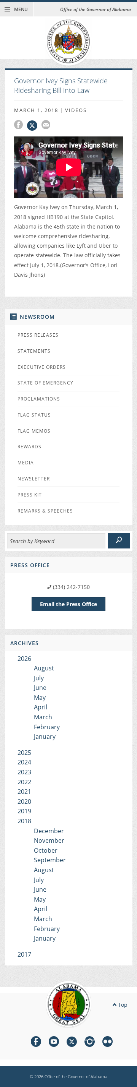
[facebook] (36, 1043)
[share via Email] (46, 126)
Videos (76, 110)
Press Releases (38, 335)
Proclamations (39, 399)
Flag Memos (34, 431)
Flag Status (34, 415)
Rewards (29, 446)
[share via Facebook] (20, 126)
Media (26, 462)
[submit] (119, 540)
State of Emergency (45, 383)
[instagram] (89, 1043)
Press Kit (30, 495)
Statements (34, 351)
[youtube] (54, 1043)
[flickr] (107, 1043)
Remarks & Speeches (45, 511)
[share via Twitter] (34, 126)
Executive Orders (42, 367)
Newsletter (34, 478)
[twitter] (72, 1043)
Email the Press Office (68, 604)
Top (121, 1005)
